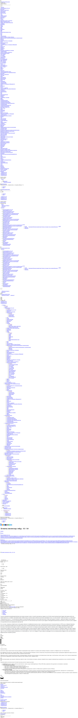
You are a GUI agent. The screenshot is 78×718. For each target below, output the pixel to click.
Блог (1, 694)
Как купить (5, 612)
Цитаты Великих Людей (13, 364)
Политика (2, 695)
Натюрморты (63, 541)
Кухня (52, 541)
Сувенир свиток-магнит (11, 425)
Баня (68, 540)
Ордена (9, 537)
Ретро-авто (67, 542)
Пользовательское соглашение (5, 696)
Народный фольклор (57, 541)
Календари (2, 540)
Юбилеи (61, 542)
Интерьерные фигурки (19, 536)
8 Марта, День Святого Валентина (48, 540)
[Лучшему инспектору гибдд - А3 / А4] (7, 552)
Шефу (59, 542)
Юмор (64, 540)
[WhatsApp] (8, 525)
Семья (20, 540)
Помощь (1, 697)
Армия (10, 333)
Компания (2, 688)
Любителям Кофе (25, 540)
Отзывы (4, 611)
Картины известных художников (45, 541)
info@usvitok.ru (3, 202)
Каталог (1, 684)
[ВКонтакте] (1, 525)
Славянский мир (34, 542)
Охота (6, 542)
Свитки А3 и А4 (3, 685)
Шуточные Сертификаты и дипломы (24, 542)
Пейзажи (13, 542)
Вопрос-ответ (2, 700)
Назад (9, 308)
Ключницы (9, 483)
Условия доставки (3, 699)
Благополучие (30, 540)
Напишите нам (3, 203)
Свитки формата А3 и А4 (11, 309)
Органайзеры (12, 537)
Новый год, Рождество (8, 540)
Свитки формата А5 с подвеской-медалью (14, 385)
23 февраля (57, 540)
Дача (70, 540)
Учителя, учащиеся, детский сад (43, 542)
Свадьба (10, 325)
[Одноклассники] (2, 525)
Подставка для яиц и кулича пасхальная (30, 536)
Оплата (4, 613)
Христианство (11, 314)
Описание (4, 610)
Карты (38, 540)
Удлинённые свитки (10, 417)
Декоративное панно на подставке (15, 461)
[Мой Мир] (4, 525)
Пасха (64, 542)
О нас (6, 496)
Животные (35, 540)
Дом (18, 540)
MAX (4, 187)
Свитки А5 (2, 686)
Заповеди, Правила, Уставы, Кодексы (11, 541)
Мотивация (61, 540)
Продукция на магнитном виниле (59, 536)
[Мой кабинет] (0, 290)
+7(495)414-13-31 (4, 172)
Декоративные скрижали (13, 468)
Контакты (2, 691)
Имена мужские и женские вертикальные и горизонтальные (20, 347)
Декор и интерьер (10, 456)
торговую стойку (12, 606)
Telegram (4, 186)
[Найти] (1, 6)
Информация (2, 692)
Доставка (4, 614)
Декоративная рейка (19, 537)
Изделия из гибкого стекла (11, 477)
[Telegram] (11, 525)
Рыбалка (16, 542)
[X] (5, 525)
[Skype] (10, 525)
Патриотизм (9, 542)
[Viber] (7, 525)
